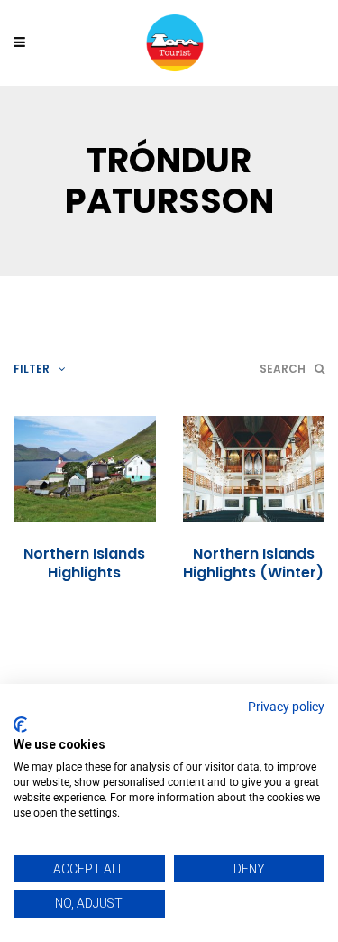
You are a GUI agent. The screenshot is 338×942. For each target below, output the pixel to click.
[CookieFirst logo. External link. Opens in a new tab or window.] (20, 724)
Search (283, 368)
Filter (32, 368)
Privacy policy (286, 706)
